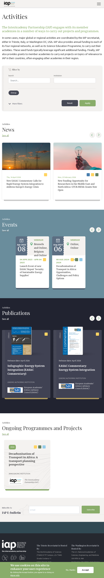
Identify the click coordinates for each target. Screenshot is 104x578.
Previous (92, 135)
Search (11, 76)
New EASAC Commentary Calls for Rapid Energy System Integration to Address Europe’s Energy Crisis (24, 184)
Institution (58, 76)
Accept (85, 570)
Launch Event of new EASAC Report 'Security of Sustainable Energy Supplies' (32, 271)
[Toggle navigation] (100, 4)
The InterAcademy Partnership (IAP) (32, 481)
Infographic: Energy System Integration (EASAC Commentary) (26, 369)
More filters (17, 104)
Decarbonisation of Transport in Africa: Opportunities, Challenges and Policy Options (67, 272)
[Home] (8, 4)
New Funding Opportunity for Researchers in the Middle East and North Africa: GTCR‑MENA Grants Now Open (77, 185)
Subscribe (91, 510)
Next (98, 135)
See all (5, 135)
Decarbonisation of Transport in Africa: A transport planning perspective (23, 459)
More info (15, 575)
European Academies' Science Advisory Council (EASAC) (33, 390)
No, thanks (70, 570)
